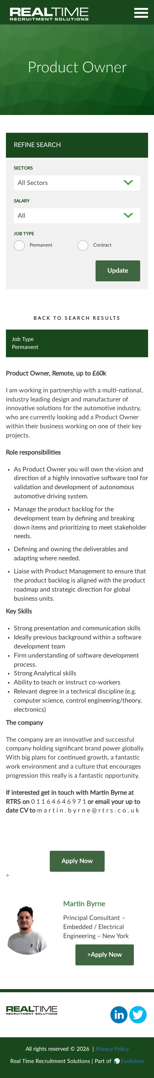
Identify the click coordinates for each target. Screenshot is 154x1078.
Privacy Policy (112, 1049)
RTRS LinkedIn (119, 1014)
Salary (22, 201)
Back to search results (77, 318)
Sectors (23, 168)
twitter (138, 1014)
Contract (102, 245)
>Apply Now (104, 955)
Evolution (132, 1061)
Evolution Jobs (49, 14)
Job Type (24, 234)
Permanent (41, 245)
